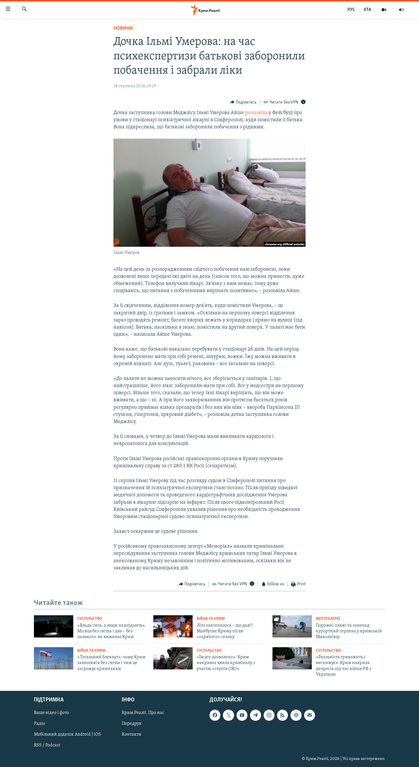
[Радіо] (401, 10)
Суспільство (89, 619)
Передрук (132, 723)
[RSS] (282, 715)
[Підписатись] (309, 715)
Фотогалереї (328, 619)
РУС (351, 9)
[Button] (243, 102)
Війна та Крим (211, 619)
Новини (123, 28)
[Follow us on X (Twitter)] (228, 715)
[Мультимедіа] (384, 10)
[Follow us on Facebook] (215, 715)
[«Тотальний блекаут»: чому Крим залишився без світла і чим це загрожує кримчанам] (53, 658)
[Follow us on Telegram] (255, 715)
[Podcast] (295, 715)
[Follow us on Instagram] (269, 715)
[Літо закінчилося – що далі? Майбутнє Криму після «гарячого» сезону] (173, 626)
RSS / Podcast (47, 745)
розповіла (256, 113)
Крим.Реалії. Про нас (143, 713)
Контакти (131, 734)
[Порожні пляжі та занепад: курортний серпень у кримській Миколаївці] (292, 626)
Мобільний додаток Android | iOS (67, 734)
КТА (367, 9)
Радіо (39, 723)
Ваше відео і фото (51, 713)
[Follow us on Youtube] (242, 715)
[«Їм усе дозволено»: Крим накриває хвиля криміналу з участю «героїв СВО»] (173, 658)
